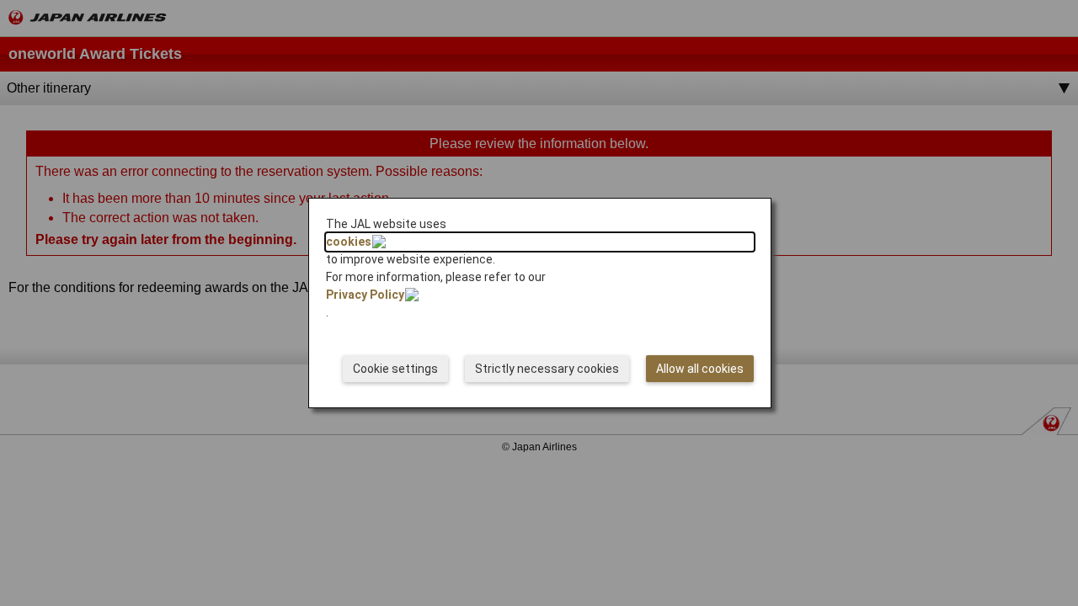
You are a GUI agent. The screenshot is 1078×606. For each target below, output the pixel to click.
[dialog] (539, 303)
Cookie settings (395, 368)
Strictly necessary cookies (547, 368)
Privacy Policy (365, 294)
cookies (348, 241)
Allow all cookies (700, 368)
